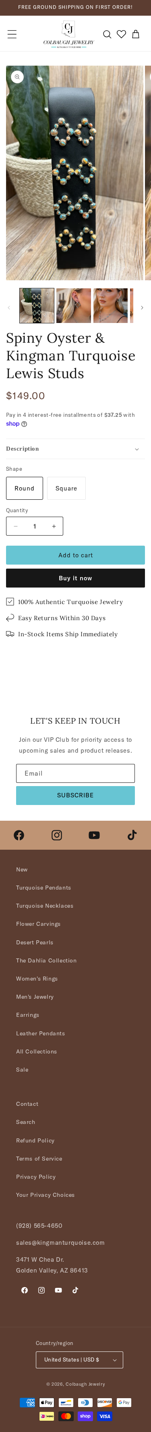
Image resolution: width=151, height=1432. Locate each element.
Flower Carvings (38, 923)
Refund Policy (35, 1140)
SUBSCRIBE (75, 795)
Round (24, 488)
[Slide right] (142, 308)
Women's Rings (37, 978)
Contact (27, 1103)
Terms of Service (39, 1158)
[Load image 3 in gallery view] (110, 305)
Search (25, 1122)
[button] (12, 34)
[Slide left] (9, 308)
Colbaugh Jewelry (85, 1384)
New (22, 869)
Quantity (17, 510)
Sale (22, 1069)
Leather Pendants (40, 1033)
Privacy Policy (36, 1176)
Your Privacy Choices (45, 1194)
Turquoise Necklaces (44, 905)
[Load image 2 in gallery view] (73, 305)
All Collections (36, 1051)
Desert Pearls (35, 942)
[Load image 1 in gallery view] (37, 305)
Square (66, 488)
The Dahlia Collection (46, 960)
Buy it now (75, 578)
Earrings (27, 1014)
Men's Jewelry (35, 996)
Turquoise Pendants (43, 887)
